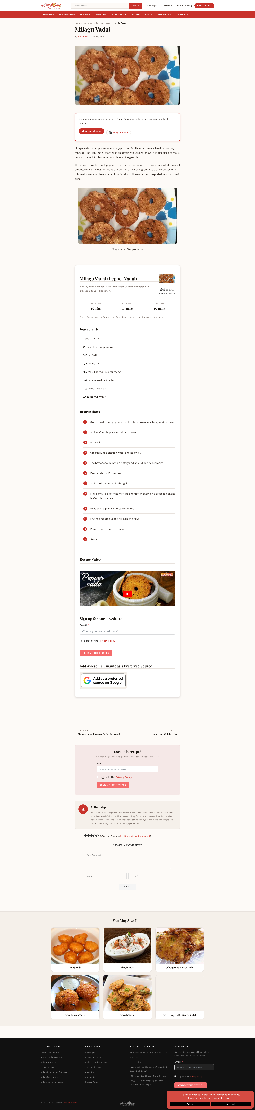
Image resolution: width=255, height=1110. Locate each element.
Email (83, 625)
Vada (108, 23)
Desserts (135, 14)
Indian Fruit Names (49, 1077)
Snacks (99, 23)
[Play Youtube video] (127, 594)
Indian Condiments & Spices (54, 1072)
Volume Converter (49, 1062)
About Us (89, 1072)
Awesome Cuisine (69, 1102)
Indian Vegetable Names (52, 1082)
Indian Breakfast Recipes (96, 1062)
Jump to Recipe (93, 131)
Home (77, 23)
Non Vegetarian (67, 14)
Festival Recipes (204, 5)
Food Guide (182, 14)
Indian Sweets (118, 14)
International (164, 14)
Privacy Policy (107, 640)
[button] (161, 289)
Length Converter (49, 1067)
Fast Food (85, 14)
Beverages (100, 14)
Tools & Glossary (184, 5)
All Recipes (152, 5)
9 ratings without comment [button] (135, 836)
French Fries (135, 1062)
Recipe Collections (93, 1057)
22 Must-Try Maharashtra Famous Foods (148, 1052)
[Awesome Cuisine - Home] (54, 5)
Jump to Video (120, 132)
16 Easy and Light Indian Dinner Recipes (148, 1076)
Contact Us (90, 1077)
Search (135, 6)
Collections (167, 5)
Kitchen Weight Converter (52, 1057)
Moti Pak (134, 1057)
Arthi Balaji (82, 36)
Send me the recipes (96, 652)
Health (148, 14)
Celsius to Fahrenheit (50, 1052)
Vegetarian (49, 14)
